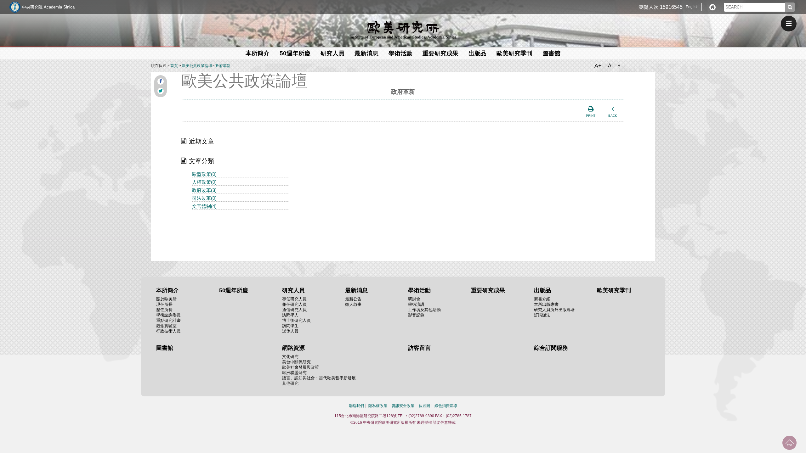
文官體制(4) (204, 206)
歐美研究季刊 (514, 53)
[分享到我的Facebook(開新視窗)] (160, 81)
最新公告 (353, 299)
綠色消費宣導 (445, 406)
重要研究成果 (440, 53)
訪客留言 (419, 348)
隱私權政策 (377, 406)
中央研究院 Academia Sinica (48, 7)
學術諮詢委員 (168, 315)
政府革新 (222, 66)
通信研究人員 (294, 309)
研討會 (414, 299)
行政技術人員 (168, 331)
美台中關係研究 (296, 362)
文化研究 (290, 356)
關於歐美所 (166, 299)
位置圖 (424, 406)
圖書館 (551, 53)
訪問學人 (290, 315)
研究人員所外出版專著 (554, 309)
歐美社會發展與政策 (300, 367)
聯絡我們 (356, 406)
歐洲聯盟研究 (294, 372)
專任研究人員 (294, 299)
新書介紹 (542, 299)
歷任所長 (164, 309)
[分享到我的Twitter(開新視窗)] (160, 91)
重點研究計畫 (168, 320)
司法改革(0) (204, 198)
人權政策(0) (204, 182)
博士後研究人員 (296, 320)
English (692, 7)
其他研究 (290, 383)
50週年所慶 (295, 53)
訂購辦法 (542, 315)
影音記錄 (416, 315)
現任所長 (164, 304)
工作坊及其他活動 (424, 309)
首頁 (174, 66)
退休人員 (290, 331)
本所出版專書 (546, 304)
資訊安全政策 (403, 406)
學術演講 (416, 304)
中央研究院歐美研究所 (403, 30)
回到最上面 (789, 443)
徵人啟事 (353, 304)
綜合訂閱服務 (551, 348)
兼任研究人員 (294, 304)
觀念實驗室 (166, 325)
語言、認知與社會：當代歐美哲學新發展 (319, 378)
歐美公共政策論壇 (197, 66)
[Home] (712, 7)
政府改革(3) (204, 190)
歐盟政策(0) (204, 174)
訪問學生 (290, 325)
